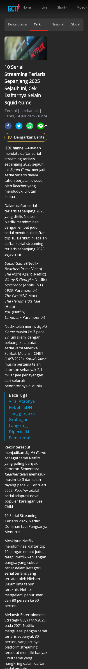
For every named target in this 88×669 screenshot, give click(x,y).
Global (75, 24)
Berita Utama (17, 24)
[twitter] (19, 126)
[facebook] (8, 126)
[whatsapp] (29, 126)
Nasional (58, 24)
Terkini (39, 24)
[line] (40, 126)
